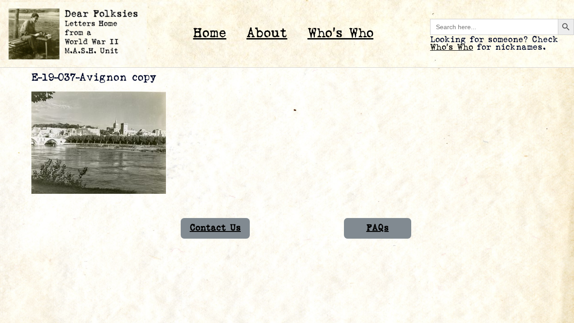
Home (209, 33)
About (267, 33)
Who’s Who (341, 33)
